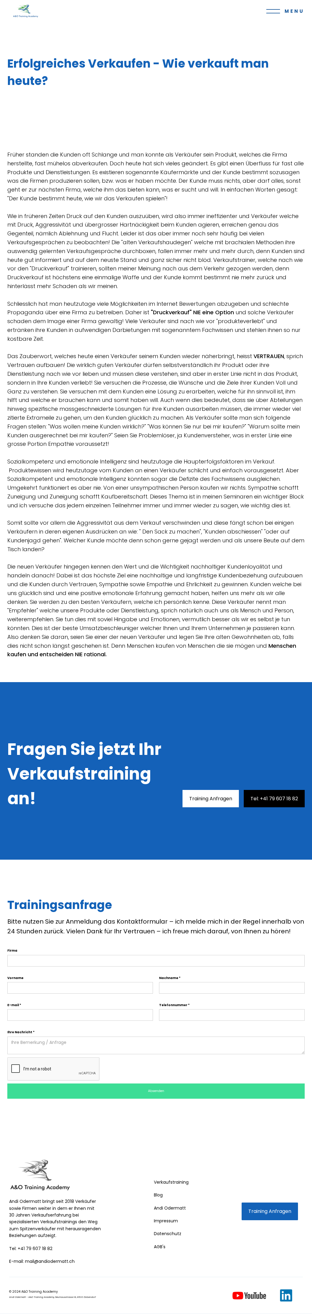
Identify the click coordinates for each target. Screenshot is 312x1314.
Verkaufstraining (171, 1182)
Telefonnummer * (174, 1005)
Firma (12, 950)
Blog (158, 1195)
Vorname (15, 978)
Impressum (166, 1221)
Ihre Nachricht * (20, 1032)
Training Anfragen (210, 798)
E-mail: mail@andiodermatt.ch (42, 1261)
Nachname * (169, 978)
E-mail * (14, 1005)
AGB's (159, 1247)
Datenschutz (167, 1234)
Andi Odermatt (170, 1208)
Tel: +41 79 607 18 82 (274, 798)
